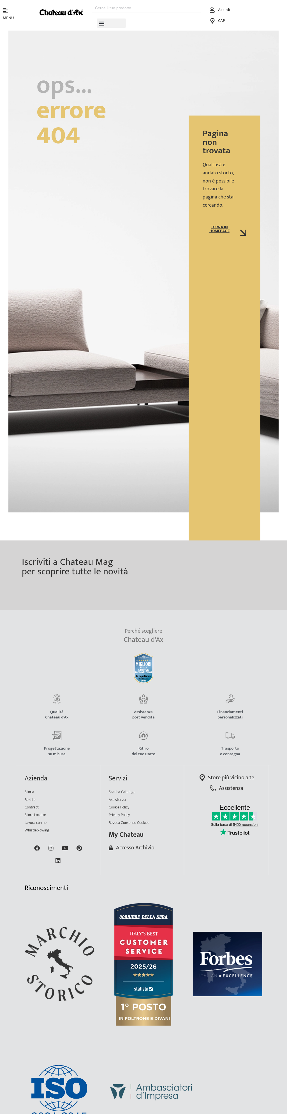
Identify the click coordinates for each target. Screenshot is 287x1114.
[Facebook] (37, 848)
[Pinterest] (79, 848)
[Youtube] (65, 848)
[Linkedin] (58, 860)
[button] (111, 23)
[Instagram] (51, 848)
